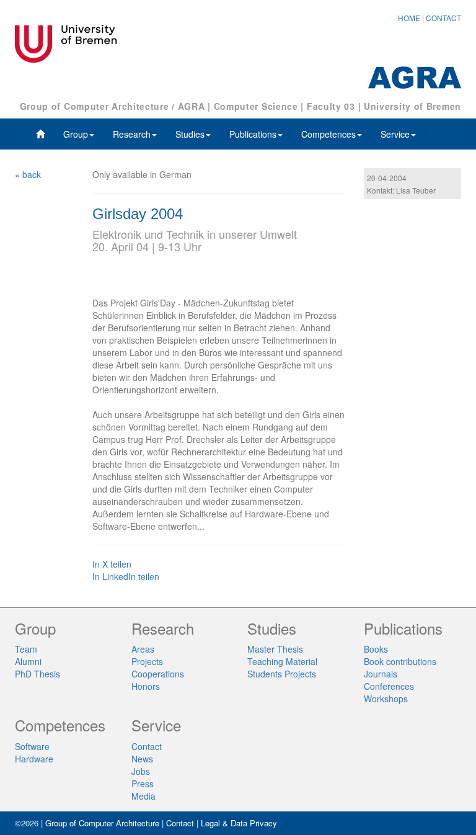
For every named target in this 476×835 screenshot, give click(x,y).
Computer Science (256, 106)
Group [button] (75, 134)
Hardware (34, 758)
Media (143, 796)
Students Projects (281, 674)
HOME (409, 17)
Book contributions (400, 661)
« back (28, 174)
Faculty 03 (331, 106)
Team (26, 649)
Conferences (389, 686)
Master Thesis (275, 649)
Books (376, 649)
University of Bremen (412, 106)
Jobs (140, 771)
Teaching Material (282, 661)
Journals (380, 674)
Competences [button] (328, 134)
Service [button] (395, 134)
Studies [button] (190, 134)
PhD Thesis (37, 674)
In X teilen (111, 564)
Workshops (386, 698)
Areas (142, 649)
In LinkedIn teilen (125, 576)
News (142, 758)
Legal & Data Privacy (239, 823)
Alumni (28, 661)
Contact (146, 746)
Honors (145, 686)
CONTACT (443, 17)
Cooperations (157, 674)
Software (32, 746)
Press (142, 783)
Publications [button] (252, 134)
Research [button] (132, 134)
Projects (147, 661)
